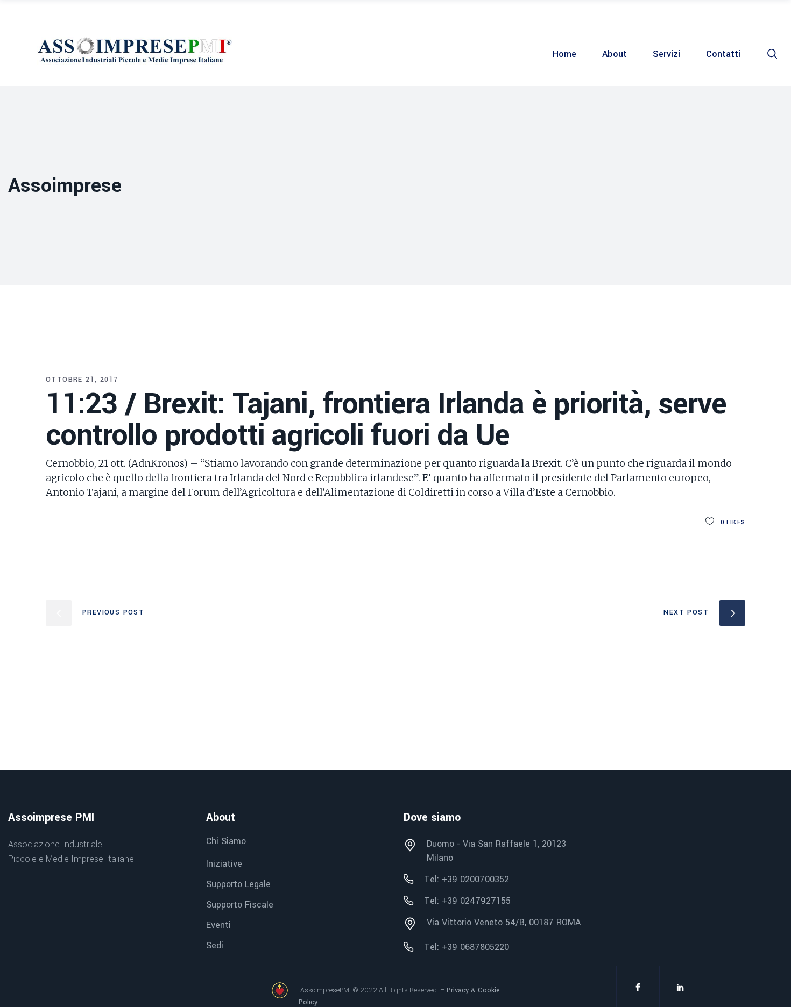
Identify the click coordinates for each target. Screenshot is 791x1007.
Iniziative (224, 864)
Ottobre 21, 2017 (82, 379)
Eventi (218, 925)
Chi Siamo (226, 841)
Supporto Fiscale (239, 904)
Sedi (214, 945)
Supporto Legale (238, 884)
